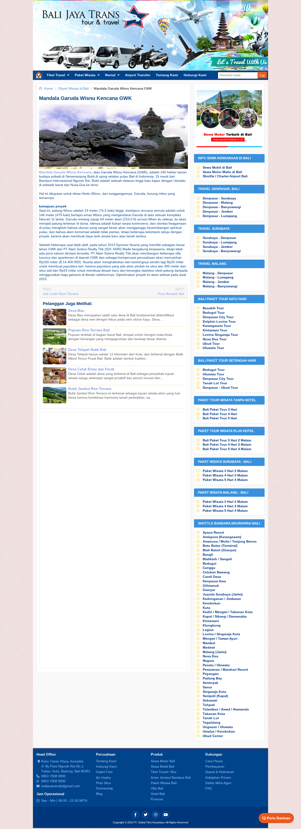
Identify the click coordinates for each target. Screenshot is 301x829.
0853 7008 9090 (53, 776)
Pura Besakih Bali (171, 294)
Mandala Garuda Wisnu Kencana (65, 172)
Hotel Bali (158, 794)
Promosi (157, 799)
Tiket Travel (56, 75)
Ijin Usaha (103, 777)
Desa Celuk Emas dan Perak (91, 369)
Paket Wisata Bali (164, 783)
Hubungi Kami (195, 75)
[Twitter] (145, 814)
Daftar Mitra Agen (218, 783)
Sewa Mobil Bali (162, 766)
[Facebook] (135, 814)
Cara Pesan (214, 761)
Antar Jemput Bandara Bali (171, 777)
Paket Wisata (85, 75)
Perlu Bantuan (278, 818)
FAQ (208, 788)
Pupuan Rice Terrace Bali (89, 330)
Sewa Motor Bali (163, 761)
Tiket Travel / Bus (163, 772)
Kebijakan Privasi (218, 777)
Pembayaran (214, 766)
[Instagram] (155, 814)
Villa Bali (157, 788)
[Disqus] (113, 478)
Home (39, 75)
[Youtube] (165, 814)
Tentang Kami (167, 75)
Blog (99, 794)
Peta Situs (103, 783)
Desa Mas (76, 311)
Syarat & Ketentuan (219, 772)
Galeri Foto (104, 772)
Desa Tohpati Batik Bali (87, 350)
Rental (110, 75)
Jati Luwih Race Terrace (61, 294)
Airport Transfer (137, 75)
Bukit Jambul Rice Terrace (89, 389)
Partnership (104, 788)
